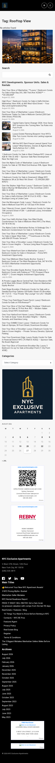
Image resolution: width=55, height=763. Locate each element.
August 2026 (7, 654)
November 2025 (9, 674)
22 (42, 446)
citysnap (41, 540)
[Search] (49, 75)
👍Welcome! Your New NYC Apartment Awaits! (22, 587)
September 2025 (9, 682)
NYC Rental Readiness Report (15, 599)
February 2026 (8, 662)
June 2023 (6, 713)
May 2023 (6, 717)
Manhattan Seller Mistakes (13, 595)
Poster (41, 747)
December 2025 (9, 670)
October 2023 (8, 697)
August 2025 (7, 686)
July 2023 (6, 709)
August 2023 (7, 705)
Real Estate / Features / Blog (14, 610)
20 (27, 446)
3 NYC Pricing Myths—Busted (14, 591)
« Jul (4, 461)
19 (20, 446)
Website (41, 500)
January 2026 (8, 666)
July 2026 (6, 658)
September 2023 (9, 701)
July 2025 (6, 690)
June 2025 (6, 694)
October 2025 (8, 678)
